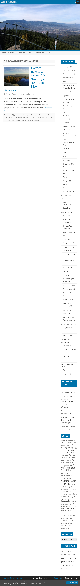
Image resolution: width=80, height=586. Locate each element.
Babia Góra (66, 216)
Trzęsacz (66, 374)
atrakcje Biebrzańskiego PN (68, 440)
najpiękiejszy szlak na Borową (14, 117)
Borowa (8, 115)
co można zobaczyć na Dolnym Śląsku (69, 449)
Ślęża (64, 156)
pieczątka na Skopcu (70, 497)
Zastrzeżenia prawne (44, 53)
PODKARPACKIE (66, 247)
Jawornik (66, 250)
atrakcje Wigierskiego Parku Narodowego (67, 445)
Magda (8, 94)
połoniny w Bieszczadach (66, 500)
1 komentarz (31, 94)
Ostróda (65, 360)
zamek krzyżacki (67, 525)
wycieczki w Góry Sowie (67, 522)
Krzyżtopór (66, 328)
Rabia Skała (66, 267)
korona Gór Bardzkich (66, 478)
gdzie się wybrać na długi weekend (68, 467)
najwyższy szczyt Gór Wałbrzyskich (36, 117)
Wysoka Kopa (67, 191)
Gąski (65, 370)
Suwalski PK (67, 299)
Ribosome (57, 578)
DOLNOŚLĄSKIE (66, 71)
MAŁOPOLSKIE (66, 212)
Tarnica (65, 271)
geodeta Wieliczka (67, 562)
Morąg (65, 356)
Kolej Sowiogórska (69, 106)
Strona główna (8, 53)
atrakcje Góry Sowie (66, 442)
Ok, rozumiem (72, 583)
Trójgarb (66, 177)
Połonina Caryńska (69, 254)
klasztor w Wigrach (70, 476)
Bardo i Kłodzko (68, 74)
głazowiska (69, 471)
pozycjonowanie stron (68, 558)
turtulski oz (71, 513)
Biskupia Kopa (67, 243)
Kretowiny (66, 345)
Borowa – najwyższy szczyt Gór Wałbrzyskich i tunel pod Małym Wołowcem (68, 402)
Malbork (65, 313)
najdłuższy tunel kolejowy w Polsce (41, 115)
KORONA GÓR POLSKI (68, 196)
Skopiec (65, 152)
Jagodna (66, 96)
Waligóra (66, 181)
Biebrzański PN (68, 285)
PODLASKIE (65, 275)
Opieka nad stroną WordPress (12, 578)
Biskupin (65, 208)
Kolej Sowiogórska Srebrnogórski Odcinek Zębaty (67, 420)
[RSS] (75, 2)
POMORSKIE (65, 310)
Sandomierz (67, 335)
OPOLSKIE (64, 239)
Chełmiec (66, 92)
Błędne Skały (67, 77)
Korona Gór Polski (68, 482)
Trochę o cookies (24, 53)
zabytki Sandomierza (66, 523)
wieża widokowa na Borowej (29, 120)
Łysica (65, 331)
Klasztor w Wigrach (69, 293)
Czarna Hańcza (68, 289)
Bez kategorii (65, 67)
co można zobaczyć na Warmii (68, 451)
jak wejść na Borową (21, 115)
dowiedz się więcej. (35, 584)
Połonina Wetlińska (69, 261)
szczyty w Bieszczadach (68, 507)
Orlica (65, 123)
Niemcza (66, 119)
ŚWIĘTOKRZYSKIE (67, 324)
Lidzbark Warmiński (69, 349)
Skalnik (65, 149)
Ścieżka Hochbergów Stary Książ (69, 142)
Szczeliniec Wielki (69, 164)
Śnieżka (65, 160)
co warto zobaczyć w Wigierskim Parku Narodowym (69, 459)
